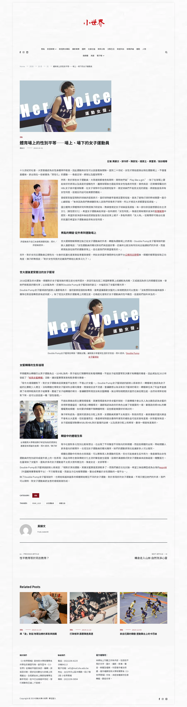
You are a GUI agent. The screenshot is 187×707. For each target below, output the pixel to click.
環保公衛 (101, 49)
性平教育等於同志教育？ (34, 556)
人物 (144, 49)
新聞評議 (130, 49)
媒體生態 (62, 503)
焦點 (43, 49)
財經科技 (120, 49)
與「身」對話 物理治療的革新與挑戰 (38, 633)
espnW (163, 467)
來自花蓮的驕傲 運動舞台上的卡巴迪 (138, 633)
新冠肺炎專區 (64, 49)
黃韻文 (22, 148)
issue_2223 (36, 503)
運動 (138, 49)
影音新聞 (50, 49)
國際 (83, 49)
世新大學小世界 (41, 698)
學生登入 (52, 698)
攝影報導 (75, 49)
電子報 (99, 55)
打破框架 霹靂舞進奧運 (81, 633)
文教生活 (110, 49)
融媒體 (85, 55)
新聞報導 (159, 211)
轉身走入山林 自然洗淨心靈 (151, 556)
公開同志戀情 (132, 254)
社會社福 (91, 49)
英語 (92, 55)
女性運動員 (50, 503)
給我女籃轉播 (36, 377)
